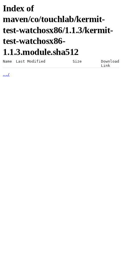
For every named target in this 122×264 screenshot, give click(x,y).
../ (6, 74)
